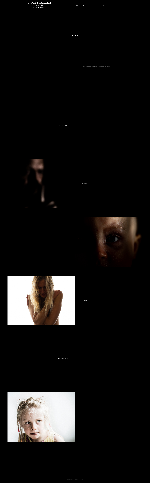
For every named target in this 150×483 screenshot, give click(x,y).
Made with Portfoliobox (144, 481)
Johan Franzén (38, 2)
